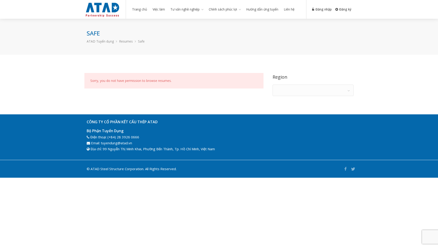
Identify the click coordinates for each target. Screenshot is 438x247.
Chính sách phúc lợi (223, 9)
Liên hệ (289, 9)
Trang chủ (139, 9)
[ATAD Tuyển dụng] (102, 16)
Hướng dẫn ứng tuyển (262, 9)
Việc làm (159, 9)
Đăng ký (344, 9)
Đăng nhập (323, 9)
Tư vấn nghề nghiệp (185, 9)
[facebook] (345, 169)
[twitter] (353, 169)
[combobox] (313, 90)
